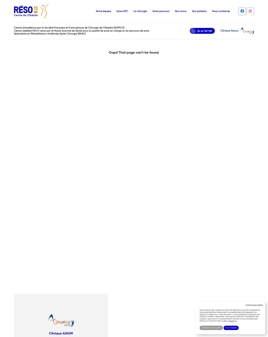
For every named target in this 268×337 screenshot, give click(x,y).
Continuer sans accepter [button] (254, 305)
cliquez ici (232, 321)
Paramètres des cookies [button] (211, 328)
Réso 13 (31, 11)
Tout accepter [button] (231, 328)
